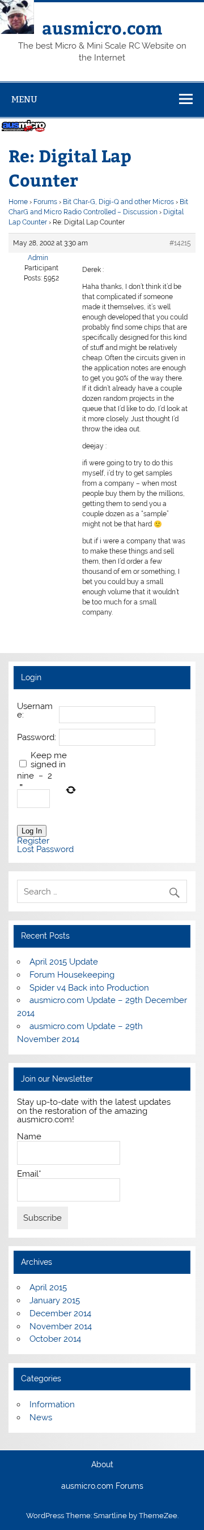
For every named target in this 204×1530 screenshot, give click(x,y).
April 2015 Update (63, 962)
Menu (24, 99)
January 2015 (54, 1300)
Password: (36, 737)
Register (33, 841)
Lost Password (45, 849)
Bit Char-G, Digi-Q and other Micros (118, 202)
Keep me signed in (49, 759)
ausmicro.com (102, 27)
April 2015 (48, 1287)
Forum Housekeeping (71, 975)
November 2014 (60, 1326)
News (40, 1417)
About (102, 1465)
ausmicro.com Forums (102, 1486)
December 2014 (60, 1313)
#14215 (180, 243)
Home (18, 202)
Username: (35, 710)
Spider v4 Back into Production (89, 988)
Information (52, 1404)
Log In (32, 831)
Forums (45, 202)
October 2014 (55, 1339)
